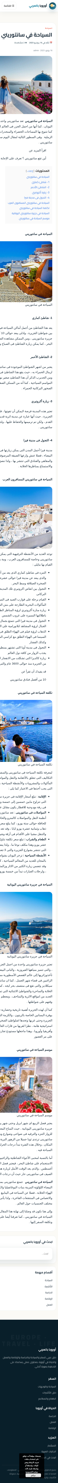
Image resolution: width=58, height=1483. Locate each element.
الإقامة (49, 1298)
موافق (33, 1475)
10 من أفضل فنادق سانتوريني (28, 679)
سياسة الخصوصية (32, 1472)
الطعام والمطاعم (47, 1398)
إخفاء (30, 171)
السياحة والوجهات (47, 1386)
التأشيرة (49, 1286)
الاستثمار (52, 1445)
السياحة (48, 28)
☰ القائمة (9, 5)
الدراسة (49, 1292)
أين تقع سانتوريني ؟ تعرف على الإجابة (23, 158)
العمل (49, 1304)
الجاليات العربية (48, 1451)
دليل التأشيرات (49, 1392)
